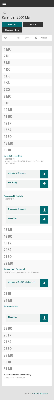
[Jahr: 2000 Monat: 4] (5, 38)
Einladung (12, 183)
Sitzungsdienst (40, 393)
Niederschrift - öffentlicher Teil (21, 282)
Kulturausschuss (11, 306)
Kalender (12, 24)
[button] (44, 174)
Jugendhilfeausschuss (13, 156)
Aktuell (44, 38)
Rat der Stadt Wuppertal (14, 269)
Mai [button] (18, 38)
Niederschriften (12, 30)
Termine (32, 24)
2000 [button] (27, 38)
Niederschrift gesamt (17, 173)
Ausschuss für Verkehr (13, 196)
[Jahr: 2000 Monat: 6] (36, 38)
